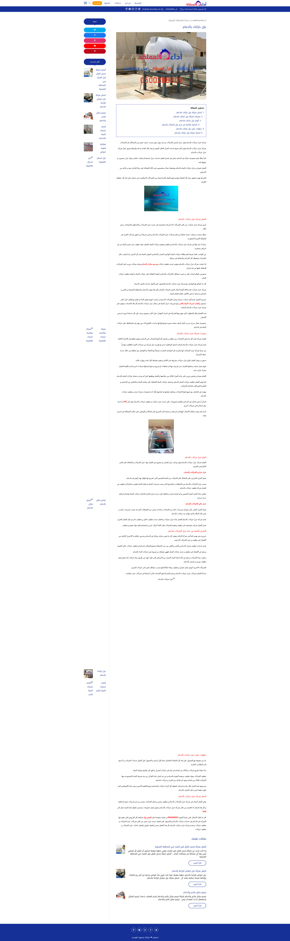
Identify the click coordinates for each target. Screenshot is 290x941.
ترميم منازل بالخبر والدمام (194, 892)
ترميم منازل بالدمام (101, 502)
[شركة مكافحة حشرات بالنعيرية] (88, 412)
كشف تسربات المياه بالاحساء (102, 132)
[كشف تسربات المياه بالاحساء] (88, 130)
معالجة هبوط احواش (103, 148)
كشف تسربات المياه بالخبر (101, 686)
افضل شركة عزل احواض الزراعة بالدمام (189, 871)
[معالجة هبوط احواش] (88, 147)
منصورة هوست (138, 937)
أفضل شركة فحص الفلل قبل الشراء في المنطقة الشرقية (180, 847)
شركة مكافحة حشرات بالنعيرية (102, 334)
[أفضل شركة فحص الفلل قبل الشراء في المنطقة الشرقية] (120, 849)
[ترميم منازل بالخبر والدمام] (120, 894)
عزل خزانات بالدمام (101, 673)
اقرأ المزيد (197, 863)
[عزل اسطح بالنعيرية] (88, 241)
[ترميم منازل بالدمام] (88, 583)
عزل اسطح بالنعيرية (101, 160)
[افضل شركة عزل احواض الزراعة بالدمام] (120, 873)
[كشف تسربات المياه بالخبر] (88, 766)
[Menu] (85, 3)
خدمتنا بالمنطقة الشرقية (179, 20)
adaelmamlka (198, 20)
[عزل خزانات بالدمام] (88, 674)
